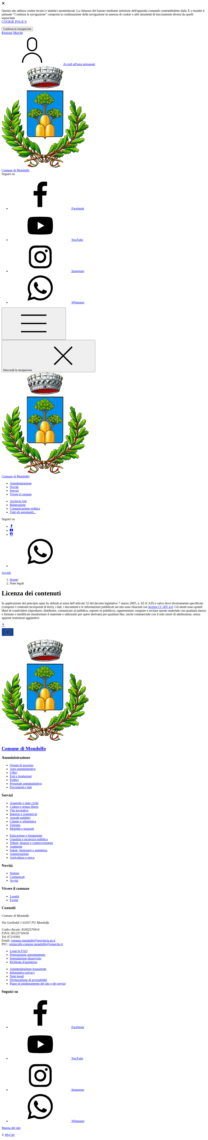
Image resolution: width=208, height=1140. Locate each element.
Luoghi (14, 896)
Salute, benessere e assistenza (28, 850)
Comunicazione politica (25, 508)
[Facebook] (11, 526)
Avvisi (14, 880)
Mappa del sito (11, 1128)
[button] (21, 483)
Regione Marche (12, 33)
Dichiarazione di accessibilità (28, 980)
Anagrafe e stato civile (24, 803)
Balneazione (18, 505)
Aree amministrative (23, 769)
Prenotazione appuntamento (27, 954)
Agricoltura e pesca (22, 857)
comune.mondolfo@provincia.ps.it (33, 940)
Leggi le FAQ (19, 951)
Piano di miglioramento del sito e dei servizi (38, 983)
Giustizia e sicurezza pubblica (29, 839)
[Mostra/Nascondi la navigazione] (34, 324)
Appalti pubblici (20, 817)
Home (14, 579)
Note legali (17, 976)
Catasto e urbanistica (23, 821)
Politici (14, 780)
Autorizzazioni (19, 854)
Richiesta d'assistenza (23, 962)
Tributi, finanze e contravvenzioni (31, 843)
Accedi (6, 572)
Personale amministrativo (26, 783)
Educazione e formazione (26, 835)
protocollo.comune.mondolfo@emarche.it (36, 944)
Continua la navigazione (17, 28)
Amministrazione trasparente (28, 969)
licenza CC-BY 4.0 (160, 607)
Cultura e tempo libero (24, 806)
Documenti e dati (21, 787)
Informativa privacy (22, 972)
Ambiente (16, 846)
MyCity (10, 1135)
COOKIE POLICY (14, 21)
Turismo (15, 825)
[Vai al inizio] (3, 625)
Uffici (13, 772)
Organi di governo (21, 765)
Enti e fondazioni (21, 776)
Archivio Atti (18, 501)
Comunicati (17, 877)
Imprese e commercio (23, 814)
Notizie (14, 873)
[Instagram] (11, 534)
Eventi (14, 900)
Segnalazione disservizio (25, 958)
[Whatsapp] (40, 566)
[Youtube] (11, 530)
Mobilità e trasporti (22, 828)
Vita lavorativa (19, 810)
